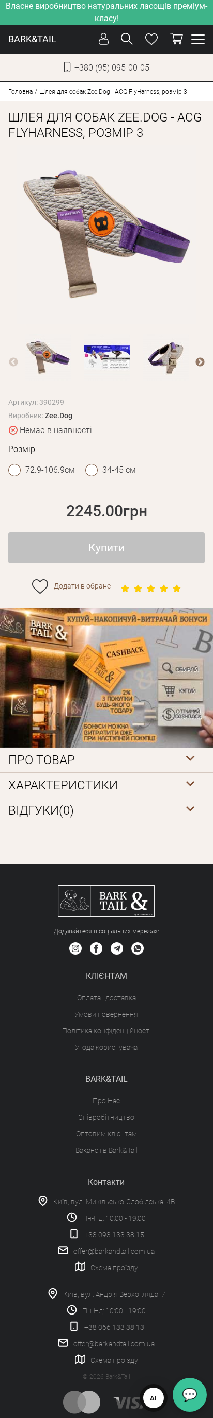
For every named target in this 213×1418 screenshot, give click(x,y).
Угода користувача (106, 1047)
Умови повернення (106, 1014)
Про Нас (106, 1101)
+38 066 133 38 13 (114, 1327)
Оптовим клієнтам (106, 1134)
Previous (13, 362)
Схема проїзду (114, 1268)
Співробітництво (106, 1117)
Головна (20, 91)
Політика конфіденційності (106, 1031)
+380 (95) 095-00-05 (111, 68)
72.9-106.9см (50, 470)
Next (200, 362)
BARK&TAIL (32, 38)
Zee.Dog (58, 415)
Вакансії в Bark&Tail (106, 1150)
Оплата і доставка (106, 998)
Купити (106, 548)
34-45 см (119, 470)
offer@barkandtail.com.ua (114, 1251)
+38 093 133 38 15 (114, 1235)
